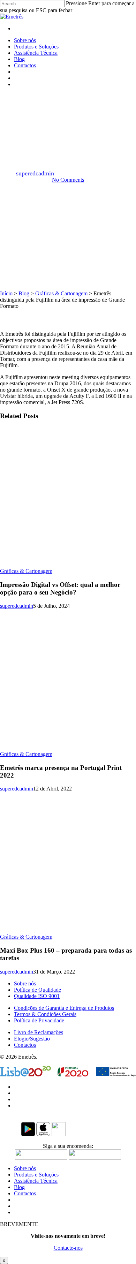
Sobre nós (25, 983)
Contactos (25, 1045)
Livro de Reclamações (38, 1032)
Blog (23, 293)
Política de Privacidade (39, 1020)
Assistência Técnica (36, 1181)
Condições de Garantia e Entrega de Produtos (64, 1008)
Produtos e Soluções (36, 1175)
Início (6, 293)
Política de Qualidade (37, 990)
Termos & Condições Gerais (45, 1014)
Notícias (98, 99)
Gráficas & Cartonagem (54, 99)
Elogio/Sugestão (32, 1039)
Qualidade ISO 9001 (37, 996)
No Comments (68, 180)
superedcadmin (35, 173)
